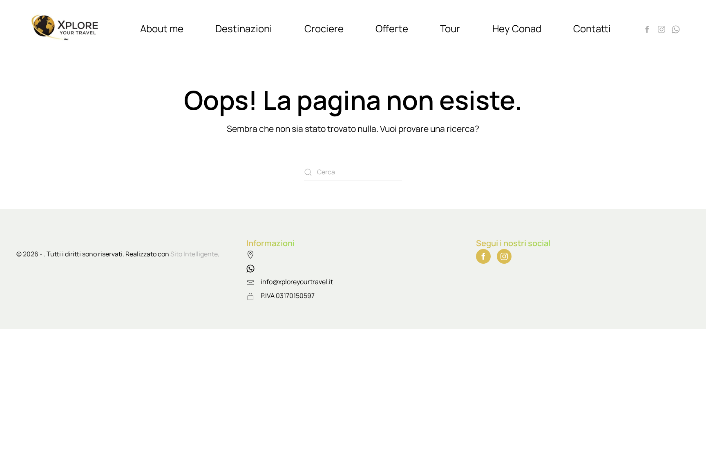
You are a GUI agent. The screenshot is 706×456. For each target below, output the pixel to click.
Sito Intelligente (194, 253)
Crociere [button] (324, 28)
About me (161, 28)
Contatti (592, 28)
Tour (450, 28)
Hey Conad (516, 28)
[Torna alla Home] (67, 28)
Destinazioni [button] (243, 28)
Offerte (391, 28)
